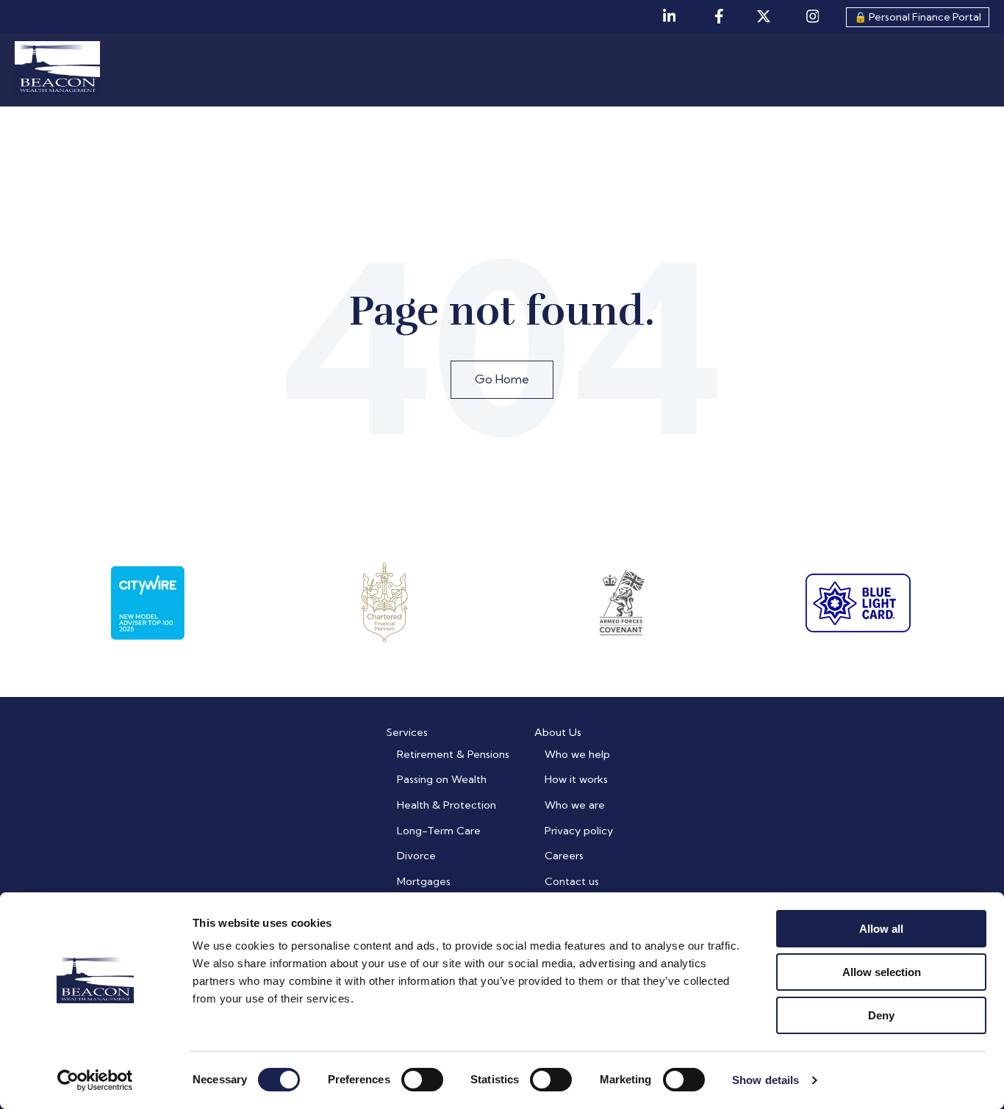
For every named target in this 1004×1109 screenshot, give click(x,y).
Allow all (881, 928)
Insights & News (670, 67)
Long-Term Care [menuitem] (439, 830)
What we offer (209, 67)
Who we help (328, 67)
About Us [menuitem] (557, 732)
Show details (765, 1080)
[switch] (422, 1079)
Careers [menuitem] (564, 855)
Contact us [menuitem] (572, 881)
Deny (881, 1015)
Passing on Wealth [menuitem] (442, 779)
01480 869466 (893, 67)
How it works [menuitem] (576, 779)
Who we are (551, 67)
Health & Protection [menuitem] (446, 805)
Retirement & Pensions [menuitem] (453, 754)
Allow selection (881, 972)
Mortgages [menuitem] (424, 881)
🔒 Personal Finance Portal (917, 17)
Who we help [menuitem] (577, 754)
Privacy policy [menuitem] (579, 830)
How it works (442, 67)
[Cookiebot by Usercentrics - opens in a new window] (95, 1080)
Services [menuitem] (407, 732)
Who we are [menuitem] (575, 805)
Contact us (785, 67)
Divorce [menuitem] (416, 855)
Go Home (502, 379)
